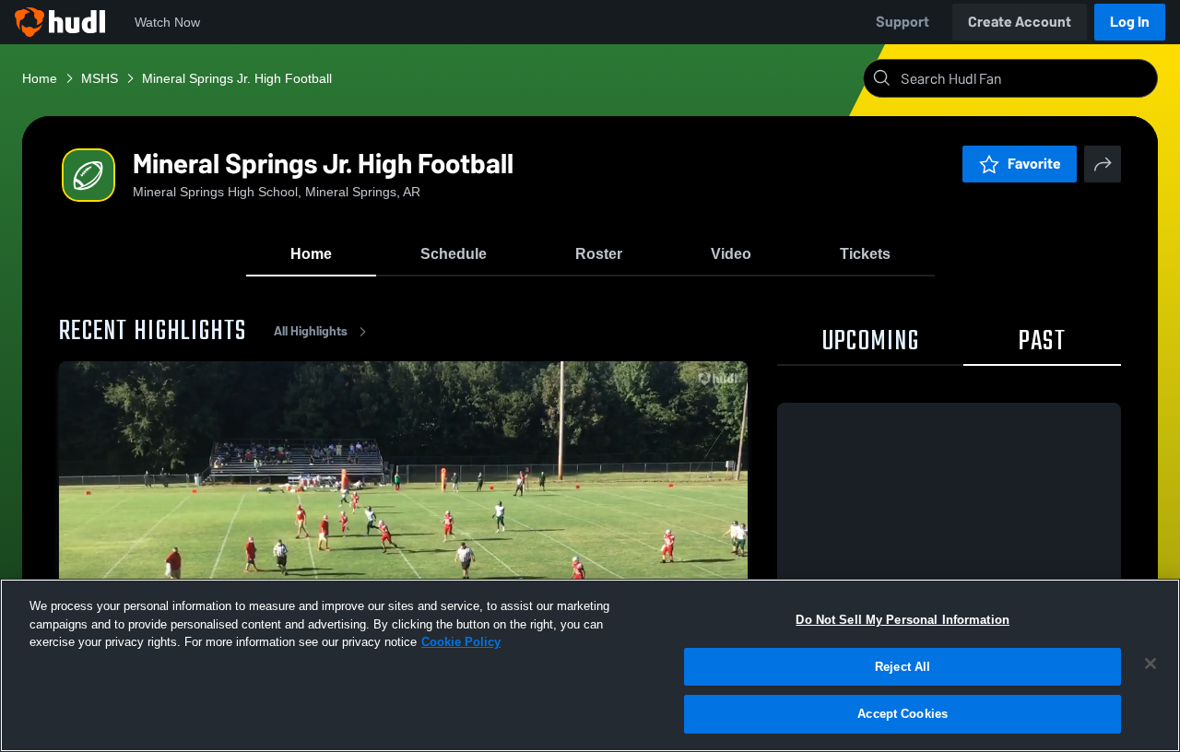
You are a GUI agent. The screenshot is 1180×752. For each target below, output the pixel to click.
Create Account (1019, 21)
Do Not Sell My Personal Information (902, 620)
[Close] (1150, 663)
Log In (1130, 21)
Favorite (1034, 163)
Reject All (902, 667)
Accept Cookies (902, 714)
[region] (590, 665)
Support (902, 21)
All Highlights (311, 331)
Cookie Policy (461, 642)
